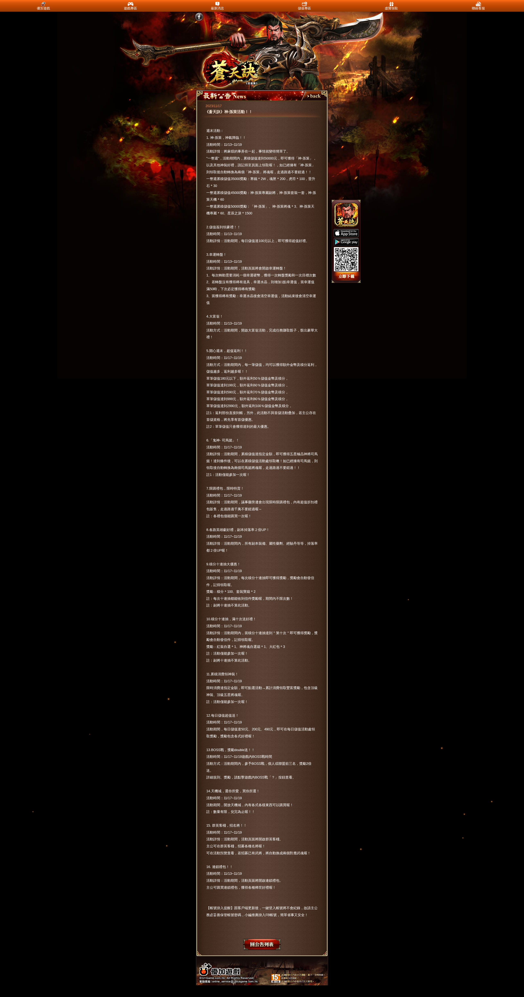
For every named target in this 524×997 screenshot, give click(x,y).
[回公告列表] (313, 95)
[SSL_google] (346, 242)
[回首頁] (232, 71)
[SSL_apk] (346, 276)
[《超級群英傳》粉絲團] (199, 17)
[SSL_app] (346, 233)
